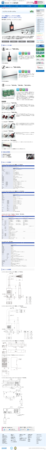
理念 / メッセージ (30, 435)
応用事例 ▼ (14, 41)
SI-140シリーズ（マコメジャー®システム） (40, 21)
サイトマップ (38, 437)
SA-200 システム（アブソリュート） (40, 30)
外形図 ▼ (30, 41)
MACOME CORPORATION (4, 448)
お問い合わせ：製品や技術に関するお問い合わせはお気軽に (39, 2)
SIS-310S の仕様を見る (5, 81)
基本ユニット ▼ (5, 41)
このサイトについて (39, 434)
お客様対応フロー (21, 435)
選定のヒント (12, 434)
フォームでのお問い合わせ (39, 439)
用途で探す (12, 435)
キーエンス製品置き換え (14, 441)
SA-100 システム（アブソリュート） (40, 28)
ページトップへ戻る (45, 449)
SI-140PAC (38, 31)
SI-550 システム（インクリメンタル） (40, 26)
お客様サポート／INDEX (22, 434)
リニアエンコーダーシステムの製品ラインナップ (40, 19)
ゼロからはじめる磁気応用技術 (22, 439)
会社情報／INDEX (30, 434)
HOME (3, 434)
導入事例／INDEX (13, 437)
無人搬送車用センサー (4, 439)
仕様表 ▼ (22, 41)
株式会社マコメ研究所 (10, 3)
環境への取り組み (30, 437)
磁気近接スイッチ (4, 440)
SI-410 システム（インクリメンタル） (40, 23)
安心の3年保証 (3, 442)
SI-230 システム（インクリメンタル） (40, 24)
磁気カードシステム (13, 440)
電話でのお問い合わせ (39, 440)
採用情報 (29, 439)
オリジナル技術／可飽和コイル (22, 440)
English (37, 441)
